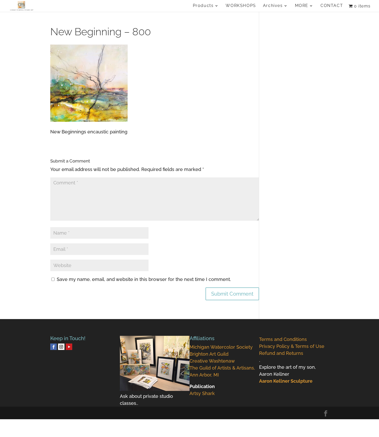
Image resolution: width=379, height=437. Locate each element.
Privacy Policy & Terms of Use (291, 346)
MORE (301, 6)
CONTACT (331, 6)
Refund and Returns (281, 353)
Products (203, 6)
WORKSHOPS (241, 6)
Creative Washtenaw (212, 361)
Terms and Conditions (283, 339)
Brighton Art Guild (209, 354)
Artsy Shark (202, 393)
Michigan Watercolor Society (221, 347)
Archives (273, 6)
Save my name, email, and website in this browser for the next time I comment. (144, 279)
